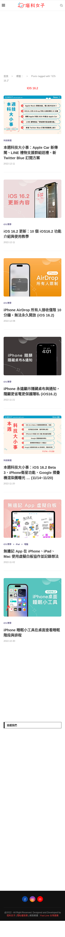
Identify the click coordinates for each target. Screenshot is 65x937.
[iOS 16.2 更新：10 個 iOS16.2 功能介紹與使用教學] (32, 199)
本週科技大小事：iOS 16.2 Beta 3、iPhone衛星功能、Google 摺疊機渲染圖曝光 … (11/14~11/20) (32, 472)
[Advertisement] (31, 682)
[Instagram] (32, 899)
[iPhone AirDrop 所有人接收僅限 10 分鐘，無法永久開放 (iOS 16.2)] (32, 277)
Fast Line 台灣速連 (49, 915)
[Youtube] (40, 899)
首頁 (6, 76)
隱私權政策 (22, 915)
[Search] (61, 5)
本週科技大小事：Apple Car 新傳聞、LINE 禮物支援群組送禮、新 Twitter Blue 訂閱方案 (31, 153)
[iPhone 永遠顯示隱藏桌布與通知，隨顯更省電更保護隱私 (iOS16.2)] (32, 356)
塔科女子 (11, 915)
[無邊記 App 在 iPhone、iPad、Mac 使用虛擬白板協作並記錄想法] (32, 518)
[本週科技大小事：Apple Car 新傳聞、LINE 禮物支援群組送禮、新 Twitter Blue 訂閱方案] (32, 115)
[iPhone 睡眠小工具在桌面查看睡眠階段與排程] (32, 597)
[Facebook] (25, 899)
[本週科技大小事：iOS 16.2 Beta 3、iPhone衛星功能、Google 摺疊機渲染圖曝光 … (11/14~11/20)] (32, 435)
